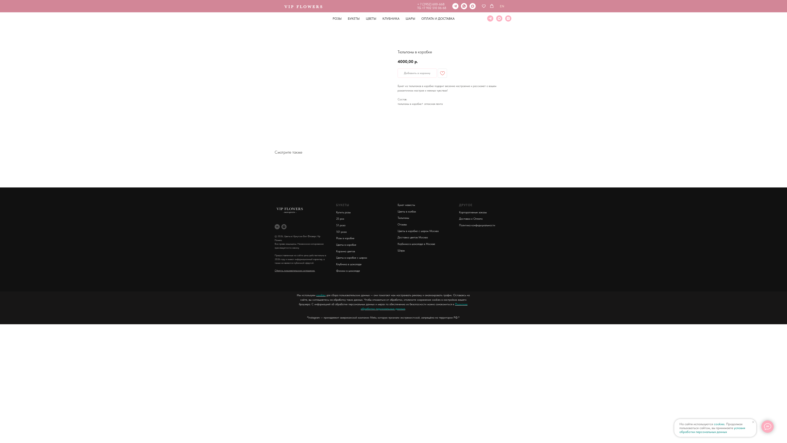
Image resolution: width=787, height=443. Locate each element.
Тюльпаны (403, 217)
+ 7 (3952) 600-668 (431, 4)
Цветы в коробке (346, 244)
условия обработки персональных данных (712, 430)
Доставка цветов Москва (413, 237)
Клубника (390, 19)
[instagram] (508, 18)
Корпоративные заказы (473, 212)
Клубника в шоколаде (349, 264)
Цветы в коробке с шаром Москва (418, 231)
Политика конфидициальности (477, 225)
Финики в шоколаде (348, 270)
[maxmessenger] (473, 6)
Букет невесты (406, 205)
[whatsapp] (464, 6)
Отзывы (402, 224)
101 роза (341, 231)
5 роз (341, 218)
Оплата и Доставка (438, 19)
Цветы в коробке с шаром (351, 257)
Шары (410, 19)
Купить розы (343, 212)
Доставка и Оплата (470, 218)
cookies (321, 295)
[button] (484, 6)
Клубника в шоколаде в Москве (416, 243)
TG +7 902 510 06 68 (431, 8)
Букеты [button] (354, 19)
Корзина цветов (345, 251)
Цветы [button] (371, 19)
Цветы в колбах (407, 211)
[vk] (277, 226)
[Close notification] (753, 422)
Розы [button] (337, 19)
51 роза (340, 225)
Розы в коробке (345, 238)
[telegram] (455, 6)
